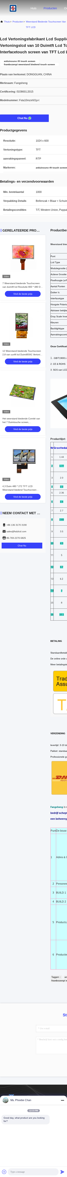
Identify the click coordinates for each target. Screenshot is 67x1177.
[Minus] (62, 1100)
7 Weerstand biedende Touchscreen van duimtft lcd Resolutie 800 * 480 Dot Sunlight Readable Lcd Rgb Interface (22, 287)
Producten (50, 8)
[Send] (62, 1171)
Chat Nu (22, 118)
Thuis (7, 21)
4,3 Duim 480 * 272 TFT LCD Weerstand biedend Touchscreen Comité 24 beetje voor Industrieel (19, 490)
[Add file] (4, 1171)
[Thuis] (13, 8)
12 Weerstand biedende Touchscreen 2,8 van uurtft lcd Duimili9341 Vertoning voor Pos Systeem (22, 354)
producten (18, 21)
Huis (33, 8)
